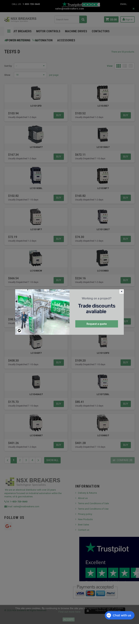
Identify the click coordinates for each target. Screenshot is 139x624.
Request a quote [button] (97, 323)
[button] (121, 291)
